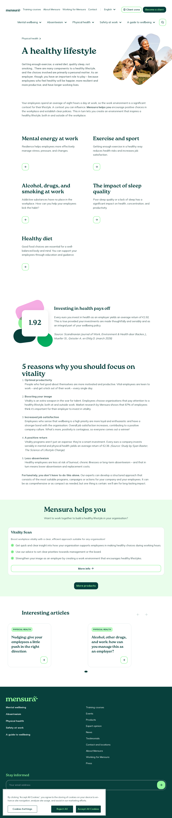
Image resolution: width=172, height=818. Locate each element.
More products (86, 585)
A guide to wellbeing (18, 734)
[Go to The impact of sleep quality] (96, 219)
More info (84, 568)
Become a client (154, 9)
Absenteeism (13, 714)
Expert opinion (94, 726)
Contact (92, 9)
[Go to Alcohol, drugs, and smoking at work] (25, 219)
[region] (54, 802)
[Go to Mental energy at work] (25, 166)
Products (91, 719)
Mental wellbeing (16, 707)
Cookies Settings (22, 809)
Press (89, 763)
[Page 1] (86, 671)
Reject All (62, 809)
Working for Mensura (74, 9)
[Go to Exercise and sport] (96, 166)
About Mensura (51, 9)
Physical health (30, 38)
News (89, 732)
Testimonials (93, 738)
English (108, 9)
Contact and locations (98, 744)
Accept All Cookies (88, 809)
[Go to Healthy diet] (25, 266)
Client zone (133, 9)
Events (89, 713)
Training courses (32, 9)
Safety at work (15, 727)
